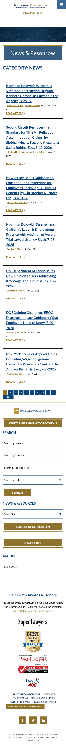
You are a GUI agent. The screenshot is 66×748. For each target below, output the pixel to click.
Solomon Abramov (16, 290)
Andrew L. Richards (16, 374)
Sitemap (13, 738)
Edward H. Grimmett (17, 332)
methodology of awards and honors (32, 610)
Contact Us (50, 702)
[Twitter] (33, 720)
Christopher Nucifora (17, 202)
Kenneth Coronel (15, 105)
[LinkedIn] (43, 720)
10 (37, 392)
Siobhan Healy (14, 152)
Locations (48, 694)
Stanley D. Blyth (14, 249)
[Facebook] (22, 720)
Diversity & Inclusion (20, 702)
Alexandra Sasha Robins (33, 152)
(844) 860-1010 (30, 13)
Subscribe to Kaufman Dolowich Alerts (25, 706)
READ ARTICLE (14, 113)
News (50, 698)
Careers (38, 702)
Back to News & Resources (35, 410)
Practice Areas (20, 698)
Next (8, 397)
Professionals (38, 698)
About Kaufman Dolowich (26, 694)
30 (48, 392)
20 (43, 392)
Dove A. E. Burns (32, 105)
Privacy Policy (25, 738)
